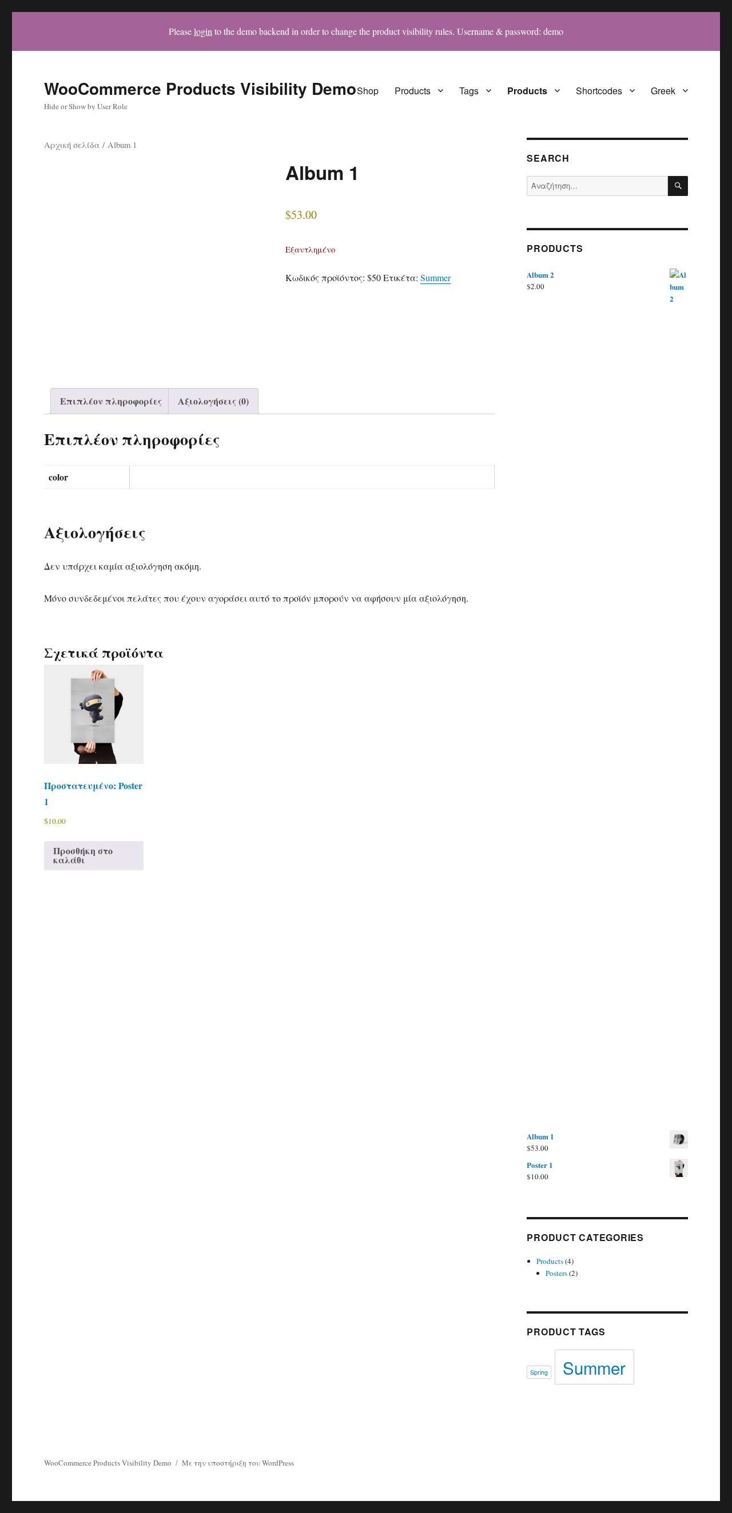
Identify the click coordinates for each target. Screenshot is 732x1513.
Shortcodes (599, 90)
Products (413, 90)
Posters (556, 1273)
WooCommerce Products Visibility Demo (200, 88)
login (203, 31)
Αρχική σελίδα (72, 144)
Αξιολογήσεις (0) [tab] (213, 400)
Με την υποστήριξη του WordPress (238, 1463)
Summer (435, 277)
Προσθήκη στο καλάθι (83, 855)
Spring (539, 1372)
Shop (368, 90)
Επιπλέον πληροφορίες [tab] (111, 400)
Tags (469, 90)
